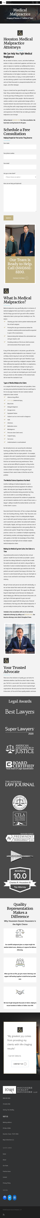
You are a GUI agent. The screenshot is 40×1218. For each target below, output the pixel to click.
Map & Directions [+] (8, 1140)
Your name (6, 143)
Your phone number (9, 153)
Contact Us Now (19, 278)
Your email (6, 163)
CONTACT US (18, 1064)
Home (4, 1154)
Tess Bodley (10, 1110)
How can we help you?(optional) (12, 183)
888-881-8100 (6, 1098)
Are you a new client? (9, 173)
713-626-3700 (6, 1104)
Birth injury (10, 400)
